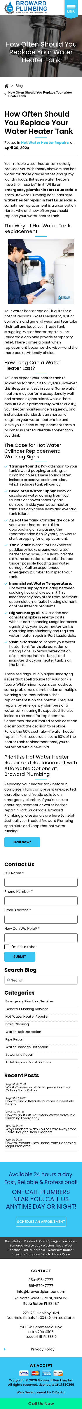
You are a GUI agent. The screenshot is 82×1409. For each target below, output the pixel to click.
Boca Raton (13, 1241)
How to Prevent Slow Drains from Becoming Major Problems (40, 1143)
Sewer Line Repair (19, 1054)
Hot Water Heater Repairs (45, 142)
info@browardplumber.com (41, 1291)
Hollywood (32, 1245)
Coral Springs (48, 1241)
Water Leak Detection (23, 1031)
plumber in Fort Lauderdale (27, 430)
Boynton (17, 1254)
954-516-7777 (41, 1280)
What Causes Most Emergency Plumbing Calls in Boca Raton (38, 1087)
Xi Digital (58, 1392)
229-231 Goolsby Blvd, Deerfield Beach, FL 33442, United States (41, 1315)
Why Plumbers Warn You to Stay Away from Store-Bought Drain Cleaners (40, 1129)
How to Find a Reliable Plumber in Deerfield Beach (39, 1101)
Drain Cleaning (17, 1024)
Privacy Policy (42, 1349)
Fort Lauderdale (34, 1250)
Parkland (30, 1241)
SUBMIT (19, 956)
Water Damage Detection (26, 1047)
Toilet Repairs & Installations (28, 1062)
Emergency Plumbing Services (29, 1001)
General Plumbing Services (27, 1009)
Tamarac (16, 1245)
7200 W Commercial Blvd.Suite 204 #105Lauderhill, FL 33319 (41, 1332)
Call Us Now (41, 1404)
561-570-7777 (41, 1285)
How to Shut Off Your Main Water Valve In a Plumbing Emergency (40, 1115)
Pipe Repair (14, 1039)
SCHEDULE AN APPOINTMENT (41, 1221)
